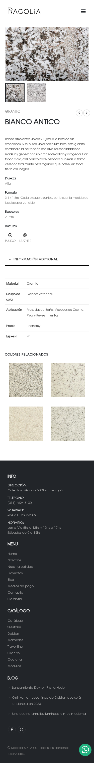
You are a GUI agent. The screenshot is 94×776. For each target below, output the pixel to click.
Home (12, 554)
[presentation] (11, 54)
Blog (11, 579)
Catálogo (15, 620)
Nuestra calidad (20, 567)
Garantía (15, 599)
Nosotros (14, 560)
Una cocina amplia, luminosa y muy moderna (49, 714)
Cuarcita (15, 659)
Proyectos (15, 573)
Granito (13, 112)
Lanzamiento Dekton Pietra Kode (38, 687)
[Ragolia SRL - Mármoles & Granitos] (24, 12)
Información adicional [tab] (36, 259)
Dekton (13, 633)
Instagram (22, 729)
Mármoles (15, 640)
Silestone (14, 627)
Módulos (14, 666)
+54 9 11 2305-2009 (22, 515)
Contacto (15, 592)
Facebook (12, 729)
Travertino (15, 646)
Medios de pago (21, 586)
